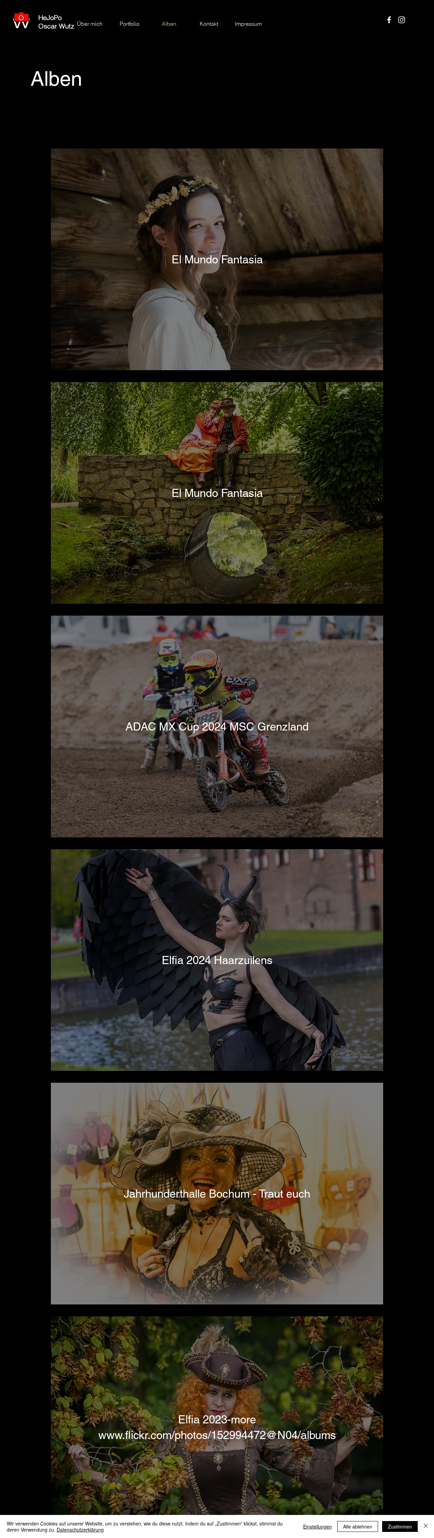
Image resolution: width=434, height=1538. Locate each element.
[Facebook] (389, 19)
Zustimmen (400, 1526)
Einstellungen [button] (317, 1526)
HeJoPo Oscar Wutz (56, 21)
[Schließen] (426, 1526)
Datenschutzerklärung (80, 1529)
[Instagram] (401, 19)
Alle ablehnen (357, 1526)
